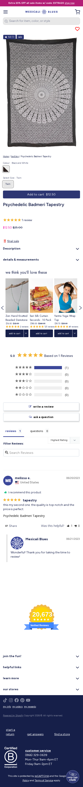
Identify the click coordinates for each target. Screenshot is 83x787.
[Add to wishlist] (77, 29)
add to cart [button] (14, 333)
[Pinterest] (22, 700)
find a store (62, 734)
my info (7, 706)
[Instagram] (11, 700)
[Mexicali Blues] (41, 12)
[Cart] (76, 12)
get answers (35, 734)
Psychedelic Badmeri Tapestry (24, 516)
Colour (15, 163)
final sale (13, 241)
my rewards (30, 706)
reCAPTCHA (42, 775)
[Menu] (7, 12)
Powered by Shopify (13, 715)
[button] (41, 194)
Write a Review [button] (43, 406)
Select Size (12, 178)
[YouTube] (28, 700)
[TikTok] (5, 700)
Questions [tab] (36, 431)
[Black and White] (6, 169)
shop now (69, 3)
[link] (17, 307)
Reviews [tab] (10, 431)
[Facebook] (16, 700)
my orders (17, 706)
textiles (15, 156)
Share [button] (12, 526)
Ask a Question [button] (43, 417)
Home (6, 156)
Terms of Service (44, 780)
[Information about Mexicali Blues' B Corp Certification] (13, 757)
